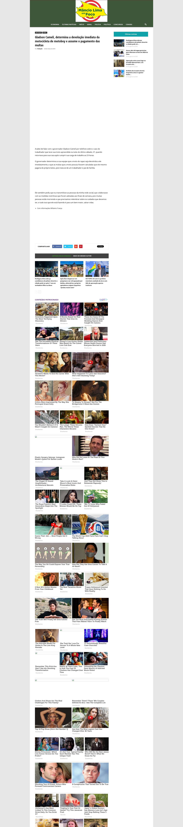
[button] (145, 24)
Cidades (129, 24)
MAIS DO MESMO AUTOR (82, 256)
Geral (89, 24)
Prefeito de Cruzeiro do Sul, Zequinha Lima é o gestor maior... (135, 72)
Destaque (38, 32)
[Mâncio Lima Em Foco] (91, 11)
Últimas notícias (69, 24)
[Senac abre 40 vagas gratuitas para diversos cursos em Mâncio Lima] (119, 53)
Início (81, 24)
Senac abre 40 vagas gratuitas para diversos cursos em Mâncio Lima (137, 52)
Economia (55, 24)
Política (107, 24)
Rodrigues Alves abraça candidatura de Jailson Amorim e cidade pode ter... (136, 42)
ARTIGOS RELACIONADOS (61, 256)
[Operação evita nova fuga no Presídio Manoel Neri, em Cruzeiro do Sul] (119, 63)
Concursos (118, 24)
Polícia (98, 24)
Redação (39, 48)
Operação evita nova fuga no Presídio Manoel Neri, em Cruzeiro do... (136, 62)
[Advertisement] (72, 137)
